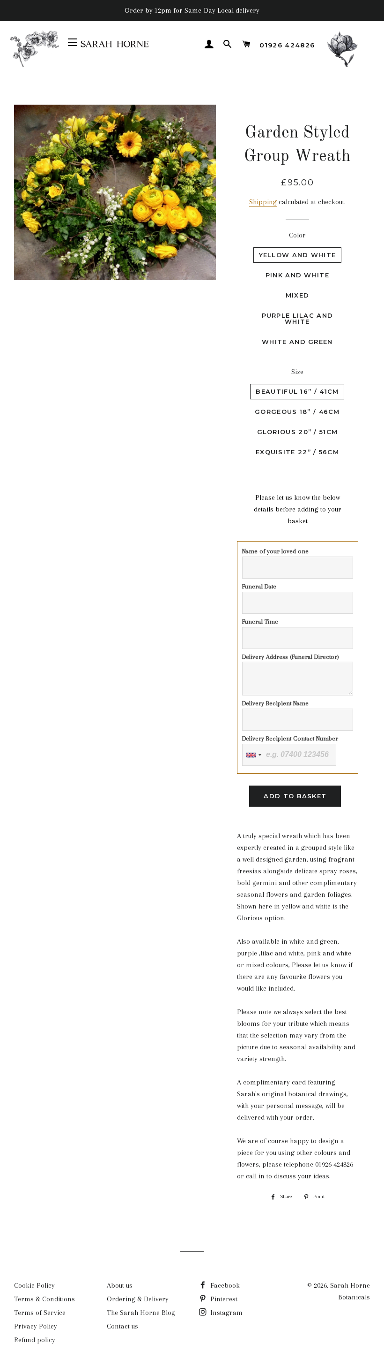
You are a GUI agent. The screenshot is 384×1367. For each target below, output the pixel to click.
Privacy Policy (35, 1326)
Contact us (122, 1326)
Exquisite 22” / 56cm (297, 452)
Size (297, 371)
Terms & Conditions (44, 1299)
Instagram (225, 1312)
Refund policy (34, 1340)
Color (297, 235)
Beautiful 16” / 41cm (297, 391)
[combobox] (253, 754)
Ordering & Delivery (138, 1299)
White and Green (297, 341)
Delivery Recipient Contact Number (290, 738)
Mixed (298, 295)
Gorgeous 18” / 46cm (297, 411)
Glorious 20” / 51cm (297, 431)
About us (120, 1285)
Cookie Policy (34, 1285)
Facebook (224, 1285)
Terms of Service (40, 1312)
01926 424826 (287, 45)
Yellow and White (297, 255)
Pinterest (222, 1299)
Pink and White (297, 275)
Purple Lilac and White (297, 318)
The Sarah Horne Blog (141, 1312)
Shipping (263, 202)
